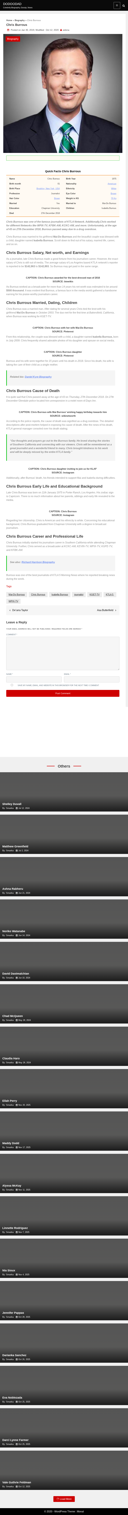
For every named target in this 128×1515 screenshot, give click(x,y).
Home (9, 20)
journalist (78, 594)
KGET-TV (95, 594)
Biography (20, 20)
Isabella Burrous (60, 594)
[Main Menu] (117, 5)
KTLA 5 (110, 594)
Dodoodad (12, 4)
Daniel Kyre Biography (38, 377)
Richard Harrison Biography (38, 562)
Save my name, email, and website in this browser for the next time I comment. (58, 685)
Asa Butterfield (105, 610)
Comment (11, 634)
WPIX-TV (13, 601)
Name (9, 674)
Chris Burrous (38, 594)
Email (67, 674)
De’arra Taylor (20, 610)
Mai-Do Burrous (17, 594)
